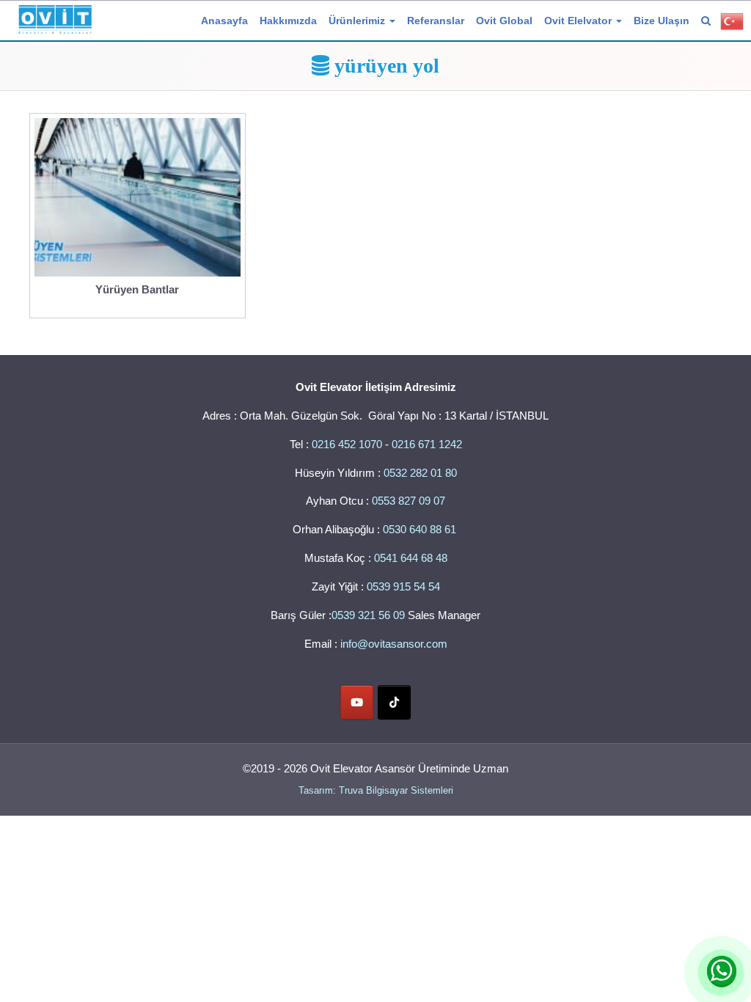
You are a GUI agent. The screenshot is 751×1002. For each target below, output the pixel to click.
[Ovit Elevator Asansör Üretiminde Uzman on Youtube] (356, 702)
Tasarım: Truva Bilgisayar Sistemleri (375, 790)
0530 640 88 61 (421, 529)
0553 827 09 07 (408, 500)
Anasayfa (224, 20)
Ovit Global (504, 20)
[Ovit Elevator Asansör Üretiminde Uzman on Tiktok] (394, 702)
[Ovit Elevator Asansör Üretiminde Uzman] (55, 17)
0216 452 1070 (347, 444)
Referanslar (435, 20)
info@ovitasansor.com (393, 643)
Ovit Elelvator (579, 20)
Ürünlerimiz (358, 20)
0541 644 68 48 (410, 558)
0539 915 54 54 (403, 586)
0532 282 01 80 (420, 473)
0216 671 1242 (427, 444)
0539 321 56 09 (368, 615)
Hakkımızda (288, 20)
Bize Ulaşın (661, 20)
